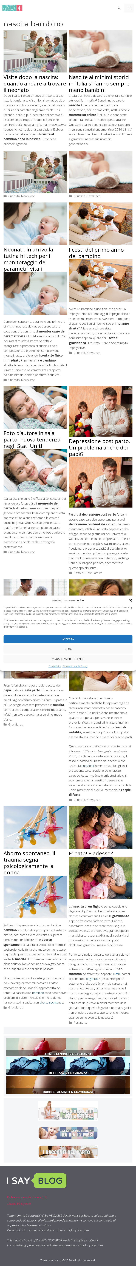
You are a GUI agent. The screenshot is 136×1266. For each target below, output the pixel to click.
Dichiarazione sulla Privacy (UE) (27, 1197)
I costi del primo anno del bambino (96, 253)
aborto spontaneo (51, 1002)
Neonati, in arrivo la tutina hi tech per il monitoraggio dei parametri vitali (28, 259)
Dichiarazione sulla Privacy (75, 666)
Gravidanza (15, 724)
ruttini (116, 974)
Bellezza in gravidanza (68, 1073)
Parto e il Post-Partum (88, 573)
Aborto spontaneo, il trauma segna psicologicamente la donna (29, 862)
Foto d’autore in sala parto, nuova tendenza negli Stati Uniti (32, 439)
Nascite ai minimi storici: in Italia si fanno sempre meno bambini (100, 83)
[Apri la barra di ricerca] (119, 8)
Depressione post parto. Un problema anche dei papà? (99, 447)
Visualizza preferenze (68, 659)
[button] (130, 600)
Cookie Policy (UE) (19, 1204)
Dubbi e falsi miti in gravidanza (68, 1091)
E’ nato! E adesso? (91, 853)
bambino (38, 993)
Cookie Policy (55, 666)
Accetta (68, 639)
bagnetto (92, 979)
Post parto (80, 1022)
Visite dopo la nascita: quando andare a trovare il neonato (35, 83)
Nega (68, 649)
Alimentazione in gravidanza (68, 1054)
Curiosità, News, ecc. (21, 196)
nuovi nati (88, 766)
